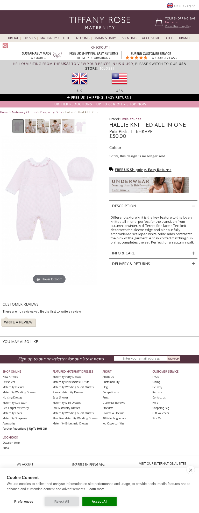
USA (119, 90)
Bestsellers (9, 382)
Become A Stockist (113, 413)
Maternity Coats (12, 413)
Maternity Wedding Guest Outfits (73, 387)
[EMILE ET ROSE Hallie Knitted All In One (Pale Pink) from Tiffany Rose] (18, 126)
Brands (185, 38)
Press (106, 397)
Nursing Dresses (12, 397)
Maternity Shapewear (16, 418)
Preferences (23, 501)
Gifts (170, 38)
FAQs (155, 377)
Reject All (61, 501)
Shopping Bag (160, 408)
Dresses (29, 38)
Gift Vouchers (160, 413)
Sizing (156, 382)
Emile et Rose (130, 119)
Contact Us (159, 397)
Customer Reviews (114, 402)
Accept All (100, 501)
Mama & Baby (105, 38)
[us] (119, 86)
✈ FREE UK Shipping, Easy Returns (99, 97)
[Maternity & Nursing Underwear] (149, 195)
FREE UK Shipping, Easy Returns (143, 169)
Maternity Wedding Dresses (19, 392)
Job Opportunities (113, 423)
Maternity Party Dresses (67, 377)
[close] (190, 469)
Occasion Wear (11, 442)
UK (79, 90)
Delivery (157, 387)
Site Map (157, 418)
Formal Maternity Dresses (68, 392)
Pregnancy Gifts (51, 112)
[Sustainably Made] (57, 56)
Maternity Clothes (55, 38)
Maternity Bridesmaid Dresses (70, 423)
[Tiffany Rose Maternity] (76, 32)
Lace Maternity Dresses (66, 408)
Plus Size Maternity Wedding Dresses (75, 418)
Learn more (96, 489)
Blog (105, 387)
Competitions (111, 392)
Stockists (108, 408)
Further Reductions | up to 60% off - (99, 104)
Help (155, 402)
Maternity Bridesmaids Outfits (71, 382)
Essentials (129, 38)
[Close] (107, 68)
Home (4, 112)
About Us (108, 377)
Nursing (83, 38)
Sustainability (111, 382)
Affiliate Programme (114, 418)
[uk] (79, 86)
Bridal (13, 38)
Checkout (99, 47)
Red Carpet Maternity (16, 408)
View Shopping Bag (178, 26)
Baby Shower (60, 397)
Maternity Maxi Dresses (67, 402)
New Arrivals (10, 377)
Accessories (151, 38)
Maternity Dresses (13, 387)
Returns (157, 392)
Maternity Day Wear (15, 402)
